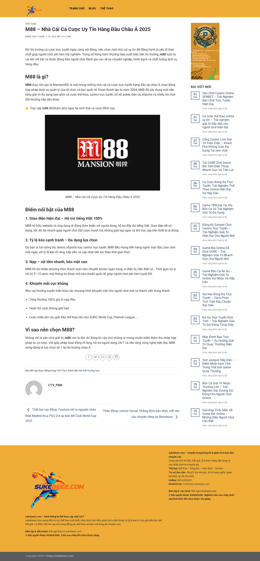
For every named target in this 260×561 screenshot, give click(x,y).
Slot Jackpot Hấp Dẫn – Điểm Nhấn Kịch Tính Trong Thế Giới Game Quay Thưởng (218, 365)
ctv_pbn (66, 36)
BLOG (92, 8)
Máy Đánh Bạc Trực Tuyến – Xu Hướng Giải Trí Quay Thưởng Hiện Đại (218, 342)
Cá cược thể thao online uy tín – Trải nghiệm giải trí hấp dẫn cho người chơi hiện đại (218, 121)
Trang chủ (77, 8)
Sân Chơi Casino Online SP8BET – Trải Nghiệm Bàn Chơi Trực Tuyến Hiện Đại (218, 98)
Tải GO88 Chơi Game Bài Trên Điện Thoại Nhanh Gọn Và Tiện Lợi (218, 166)
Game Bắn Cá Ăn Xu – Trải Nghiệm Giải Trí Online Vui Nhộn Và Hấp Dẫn (218, 276)
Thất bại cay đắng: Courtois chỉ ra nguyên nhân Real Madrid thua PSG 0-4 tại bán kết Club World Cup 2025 (60, 415)
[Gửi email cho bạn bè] (102, 357)
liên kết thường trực (89, 370)
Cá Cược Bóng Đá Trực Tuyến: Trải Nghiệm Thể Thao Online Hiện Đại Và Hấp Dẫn (218, 187)
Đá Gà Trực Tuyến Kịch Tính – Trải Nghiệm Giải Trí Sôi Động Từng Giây (218, 321)
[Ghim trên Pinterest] (109, 357)
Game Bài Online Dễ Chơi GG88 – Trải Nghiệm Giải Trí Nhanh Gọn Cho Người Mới (217, 253)
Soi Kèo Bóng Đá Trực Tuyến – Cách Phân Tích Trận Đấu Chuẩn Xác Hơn (217, 299)
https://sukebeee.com (69, 531)
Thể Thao (106, 8)
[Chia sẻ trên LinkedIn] (116, 357)
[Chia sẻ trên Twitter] (96, 357)
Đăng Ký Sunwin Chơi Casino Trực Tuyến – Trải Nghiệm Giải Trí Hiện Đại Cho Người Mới (218, 230)
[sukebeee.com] (44, 8)
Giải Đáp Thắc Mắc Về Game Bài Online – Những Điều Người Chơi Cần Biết (218, 415)
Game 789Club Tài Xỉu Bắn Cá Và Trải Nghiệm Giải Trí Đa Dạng (218, 208)
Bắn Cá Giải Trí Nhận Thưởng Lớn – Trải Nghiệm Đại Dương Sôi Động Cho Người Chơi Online (217, 390)
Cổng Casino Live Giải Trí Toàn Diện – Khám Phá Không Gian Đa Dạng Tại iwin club (217, 145)
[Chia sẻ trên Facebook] (89, 357)
